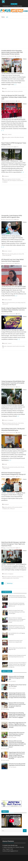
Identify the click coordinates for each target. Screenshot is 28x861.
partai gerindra (20, 576)
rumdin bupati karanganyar (13, 424)
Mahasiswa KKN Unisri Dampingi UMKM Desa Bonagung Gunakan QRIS (16, 678)
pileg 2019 (23, 302)
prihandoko (20, 91)
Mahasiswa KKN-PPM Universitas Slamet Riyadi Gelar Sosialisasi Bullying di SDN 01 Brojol (16, 734)
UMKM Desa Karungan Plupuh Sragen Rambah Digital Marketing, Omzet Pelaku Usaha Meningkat (16, 612)
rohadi (11, 508)
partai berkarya (12, 302)
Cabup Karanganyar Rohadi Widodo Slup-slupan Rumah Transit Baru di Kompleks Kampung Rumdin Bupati (13, 382)
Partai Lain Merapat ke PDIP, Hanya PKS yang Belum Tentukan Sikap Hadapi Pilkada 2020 (13, 97)
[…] (15, 84)
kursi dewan (19, 254)
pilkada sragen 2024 (12, 91)
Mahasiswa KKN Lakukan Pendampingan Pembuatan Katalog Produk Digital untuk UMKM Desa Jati (16, 605)
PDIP (15, 137)
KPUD (13, 507)
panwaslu (17, 507)
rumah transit (5, 424)
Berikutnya (9, 583)
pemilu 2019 (4, 255)
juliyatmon (10, 507)
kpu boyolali (6, 302)
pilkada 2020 (19, 137)
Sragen (5, 88)
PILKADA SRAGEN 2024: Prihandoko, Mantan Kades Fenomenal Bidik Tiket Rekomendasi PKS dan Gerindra (12, 52)
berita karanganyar (7, 179)
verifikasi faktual (5, 468)
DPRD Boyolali (6, 254)
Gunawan (18, 56)
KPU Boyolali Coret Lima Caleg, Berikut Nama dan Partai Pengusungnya (12, 260)
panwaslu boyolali (13, 467)
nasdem (12, 137)
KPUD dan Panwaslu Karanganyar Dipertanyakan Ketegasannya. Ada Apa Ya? (13, 473)
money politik (21, 346)
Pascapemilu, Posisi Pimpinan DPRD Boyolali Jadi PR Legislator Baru (11, 216)
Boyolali (5, 134)
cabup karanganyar (7, 423)
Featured (9, 134)
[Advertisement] (14, 33)
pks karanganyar (13, 180)
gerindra (5, 91)
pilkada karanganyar (6, 578)
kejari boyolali (15, 346)
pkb (23, 137)
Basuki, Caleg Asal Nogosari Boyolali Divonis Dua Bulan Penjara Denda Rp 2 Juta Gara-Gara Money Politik (13, 309)
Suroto (17, 146)
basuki (5, 346)
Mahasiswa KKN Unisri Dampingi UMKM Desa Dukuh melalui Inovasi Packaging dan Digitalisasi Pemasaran (17, 705)
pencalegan (18, 302)
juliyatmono (14, 576)
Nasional (10, 299)
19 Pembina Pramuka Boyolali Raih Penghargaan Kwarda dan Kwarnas (17, 764)
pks (17, 91)
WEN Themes (18, 859)
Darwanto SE (14, 179)
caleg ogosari (9, 346)
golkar (9, 137)
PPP (7, 304)
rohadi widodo (21, 423)
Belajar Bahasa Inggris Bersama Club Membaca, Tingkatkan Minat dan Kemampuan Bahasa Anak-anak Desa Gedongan (17, 725)
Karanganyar (6, 176)
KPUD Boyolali (6, 467)
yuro (14, 508)
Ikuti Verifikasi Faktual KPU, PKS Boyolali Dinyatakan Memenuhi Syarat (13, 429)
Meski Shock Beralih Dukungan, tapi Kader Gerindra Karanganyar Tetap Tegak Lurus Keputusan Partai (13, 543)
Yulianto (18, 101)
